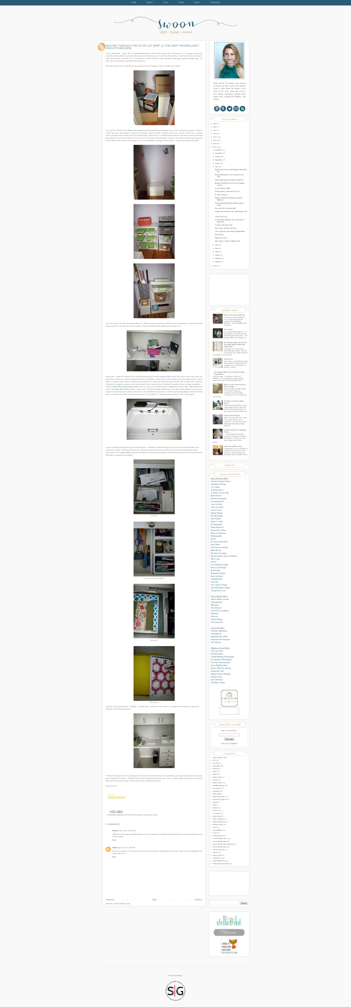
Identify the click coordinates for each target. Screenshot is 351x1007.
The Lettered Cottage (219, 584)
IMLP (215, 774)
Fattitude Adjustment (219, 630)
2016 (215, 130)
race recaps (216, 813)
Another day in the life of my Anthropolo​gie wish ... (231, 212)
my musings (217, 788)
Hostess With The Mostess (221, 668)
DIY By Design (217, 515)
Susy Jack (214, 582)
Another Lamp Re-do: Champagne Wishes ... (235, 431)
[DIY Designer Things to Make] (229, 954)
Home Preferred (217, 527)
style (214, 827)
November (218, 153)
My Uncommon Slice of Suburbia (224, 556)
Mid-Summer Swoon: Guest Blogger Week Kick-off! (231, 170)
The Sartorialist (217, 622)
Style (165, 2)
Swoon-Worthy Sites (219, 841)
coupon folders (125, 452)
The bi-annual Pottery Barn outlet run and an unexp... (229, 204)
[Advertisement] (224, 289)
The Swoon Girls (218, 849)
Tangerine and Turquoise (220, 639)
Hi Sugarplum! (216, 524)
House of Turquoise (218, 533)
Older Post (198, 899)
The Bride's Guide (218, 682)
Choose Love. (228, 359)
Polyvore (214, 616)
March (217, 255)
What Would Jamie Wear (221, 863)
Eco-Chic (216, 763)
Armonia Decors (217, 490)
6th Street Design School (220, 481)
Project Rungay (217, 619)
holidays (215, 768)
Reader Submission (219, 822)
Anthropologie (216, 602)
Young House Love (218, 590)
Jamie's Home (217, 782)
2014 (215, 137)
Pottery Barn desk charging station (125, 386)
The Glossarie (216, 607)
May (217, 248)
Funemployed (216, 633)
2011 (215, 147)
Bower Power (216, 495)
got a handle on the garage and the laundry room (180, 58)
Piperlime (214, 613)
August (217, 163)
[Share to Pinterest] (121, 811)
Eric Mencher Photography (221, 659)
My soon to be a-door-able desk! (225, 208)
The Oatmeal (216, 642)
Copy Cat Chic (216, 504)
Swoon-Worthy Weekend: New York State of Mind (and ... (229, 221)
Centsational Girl (217, 501)
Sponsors (215, 2)
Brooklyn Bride (217, 653)
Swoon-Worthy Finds (220, 838)
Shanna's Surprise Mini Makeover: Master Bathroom (228, 199)
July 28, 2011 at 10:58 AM (126, 847)
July (216, 166)
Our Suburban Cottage (219, 564)
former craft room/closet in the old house (143, 130)
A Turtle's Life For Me (220, 492)
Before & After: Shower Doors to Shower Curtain (235, 385)
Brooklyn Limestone (219, 498)
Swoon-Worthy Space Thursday (223, 844)
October (218, 156)
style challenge (217, 830)
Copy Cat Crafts (217, 507)
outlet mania (217, 794)
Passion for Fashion (219, 799)
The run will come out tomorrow (234, 315)
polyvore (216, 808)
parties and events (218, 796)
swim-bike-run (217, 835)
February (218, 258)
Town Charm (219, 234)
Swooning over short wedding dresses (234, 402)
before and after (125, 815)
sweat (214, 833)
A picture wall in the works (224, 225)
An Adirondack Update (222, 188)
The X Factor (228, 329)
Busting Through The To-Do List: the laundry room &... (229, 184)
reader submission (219, 819)
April (217, 251)
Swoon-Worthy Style (219, 847)
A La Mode (215, 487)
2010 (215, 266)
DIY (214, 760)
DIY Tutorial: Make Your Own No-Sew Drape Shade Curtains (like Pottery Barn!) (235, 344)
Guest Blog (216, 766)
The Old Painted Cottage (220, 587)
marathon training (218, 785)
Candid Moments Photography (222, 656)
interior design (217, 777)
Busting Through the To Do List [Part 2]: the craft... (229, 175)
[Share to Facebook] (119, 811)
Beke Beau (215, 605)
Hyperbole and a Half (219, 636)
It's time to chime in (221, 194)
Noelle (114, 847)
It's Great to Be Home (219, 541)
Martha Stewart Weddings (221, 674)
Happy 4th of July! (221, 238)
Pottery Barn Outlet (121, 389)
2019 (215, 123)
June (217, 245)
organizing (138, 815)
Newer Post (110, 899)
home (214, 771)
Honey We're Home (218, 530)
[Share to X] (116, 811)
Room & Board (217, 576)
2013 (215, 140)
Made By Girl (216, 550)
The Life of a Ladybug (220, 610)
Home (133, 2)
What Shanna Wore (219, 861)
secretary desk (165, 376)
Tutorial (215, 852)
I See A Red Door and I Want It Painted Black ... (230, 231)
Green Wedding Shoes (219, 665)
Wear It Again (217, 855)
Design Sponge (216, 513)
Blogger (179, 975)
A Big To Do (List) (221, 216)
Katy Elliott (215, 544)
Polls (214, 805)
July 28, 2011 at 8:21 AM (127, 830)
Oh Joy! (214, 561)
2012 (215, 143)
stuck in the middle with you (233, 446)
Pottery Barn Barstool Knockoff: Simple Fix (229, 180)
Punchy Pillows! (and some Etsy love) (227, 191)
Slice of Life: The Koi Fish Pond (225, 228)
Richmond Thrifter (218, 573)
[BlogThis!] (113, 811)
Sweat (197, 2)
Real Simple (215, 570)
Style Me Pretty (217, 679)
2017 (215, 127)
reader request (217, 816)
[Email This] (111, 811)
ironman (215, 780)
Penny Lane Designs (219, 567)
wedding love (217, 858)
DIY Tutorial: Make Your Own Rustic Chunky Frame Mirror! (229, 373)
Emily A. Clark (217, 521)
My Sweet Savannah (219, 553)
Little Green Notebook (219, 547)
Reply (114, 840)
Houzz (213, 538)
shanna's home (150, 815)
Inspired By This (217, 671)
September (218, 160)
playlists (215, 802)
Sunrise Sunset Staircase (232, 415)
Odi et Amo (215, 559)
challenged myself (141, 53)
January (218, 261)
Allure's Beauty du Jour (220, 599)
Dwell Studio (216, 518)
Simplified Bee (216, 579)
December (218, 150)
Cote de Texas (216, 510)
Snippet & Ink (216, 676)
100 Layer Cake (217, 651)
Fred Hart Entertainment (220, 662)
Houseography (216, 536)
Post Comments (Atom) (122, 903)
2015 (215, 133)
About (150, 2)
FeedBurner (233, 743)
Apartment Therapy (218, 484)
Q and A (215, 810)
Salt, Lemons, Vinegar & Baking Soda (227, 241)
